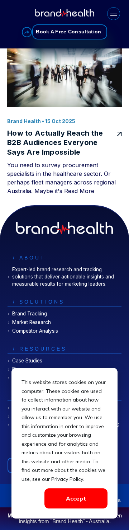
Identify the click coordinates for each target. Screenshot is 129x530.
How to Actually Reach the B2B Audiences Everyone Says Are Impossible (55, 142)
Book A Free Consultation (68, 31)
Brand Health (24, 121)
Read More (79, 190)
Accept (76, 498)
